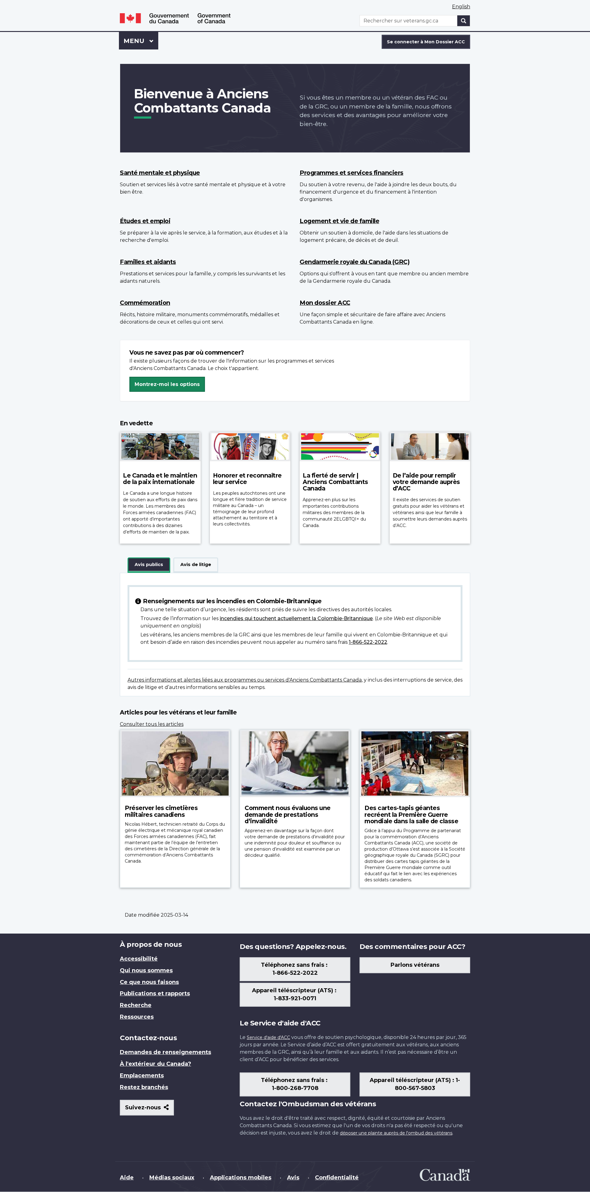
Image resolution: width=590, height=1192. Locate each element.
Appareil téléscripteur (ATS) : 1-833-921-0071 (295, 994)
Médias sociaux (171, 1177)
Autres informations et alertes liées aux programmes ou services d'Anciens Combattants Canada (245, 680)
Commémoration (145, 302)
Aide (127, 1177)
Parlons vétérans (415, 965)
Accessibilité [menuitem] (139, 958)
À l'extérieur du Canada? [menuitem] (155, 1063)
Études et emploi (145, 221)
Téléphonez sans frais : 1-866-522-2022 (295, 969)
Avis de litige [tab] (195, 564)
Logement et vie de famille (339, 221)
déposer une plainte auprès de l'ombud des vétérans (396, 1133)
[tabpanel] (295, 634)
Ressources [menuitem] (137, 1016)
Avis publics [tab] (149, 564)
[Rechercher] (463, 20)
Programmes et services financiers (351, 172)
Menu (141, 41)
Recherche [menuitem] (135, 1005)
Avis (293, 1177)
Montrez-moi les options (167, 384)
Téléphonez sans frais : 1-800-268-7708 (295, 1084)
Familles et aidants (148, 262)
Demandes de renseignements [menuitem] (165, 1052)
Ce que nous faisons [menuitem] (149, 982)
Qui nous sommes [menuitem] (146, 970)
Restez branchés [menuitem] (144, 1087)
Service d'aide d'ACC (268, 1037)
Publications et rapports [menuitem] (155, 993)
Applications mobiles (240, 1177)
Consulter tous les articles (151, 724)
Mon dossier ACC (325, 302)
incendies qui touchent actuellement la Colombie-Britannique (296, 618)
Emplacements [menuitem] (142, 1075)
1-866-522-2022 (368, 642)
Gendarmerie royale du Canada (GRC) (354, 262)
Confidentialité (337, 1177)
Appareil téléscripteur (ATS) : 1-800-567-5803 (415, 1084)
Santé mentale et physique (160, 172)
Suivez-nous (149, 1110)
